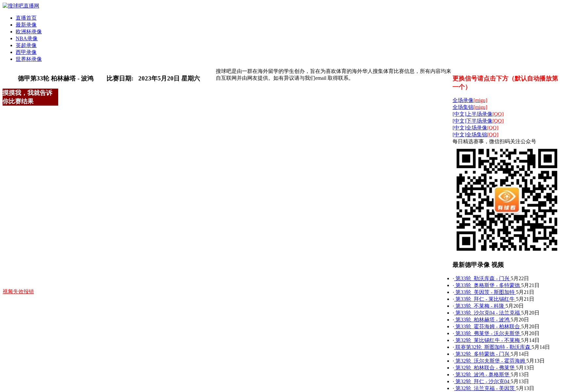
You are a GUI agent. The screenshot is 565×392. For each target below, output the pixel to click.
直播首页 (26, 18)
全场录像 (470, 100)
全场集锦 (470, 107)
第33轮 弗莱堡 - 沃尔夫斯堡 (487, 333)
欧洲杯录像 (29, 31)
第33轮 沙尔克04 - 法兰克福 (487, 312)
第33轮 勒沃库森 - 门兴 (482, 278)
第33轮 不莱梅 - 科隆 (479, 306)
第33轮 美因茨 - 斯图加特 (485, 292)
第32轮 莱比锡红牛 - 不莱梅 (487, 340)
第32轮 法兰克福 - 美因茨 (485, 388)
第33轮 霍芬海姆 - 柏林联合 (487, 326)
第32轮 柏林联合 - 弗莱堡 (485, 367)
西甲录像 (26, 52)
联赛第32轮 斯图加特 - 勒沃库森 (493, 347)
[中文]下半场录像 (478, 121)
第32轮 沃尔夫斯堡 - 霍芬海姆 (490, 361)
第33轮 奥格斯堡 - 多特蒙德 (487, 285)
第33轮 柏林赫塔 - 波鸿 (482, 319)
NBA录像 (27, 38)
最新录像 (26, 24)
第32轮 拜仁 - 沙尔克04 (482, 381)
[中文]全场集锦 (475, 134)
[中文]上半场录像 (478, 114)
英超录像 (26, 45)
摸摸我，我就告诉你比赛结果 (27, 97)
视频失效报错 (18, 291)
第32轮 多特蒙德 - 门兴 (482, 354)
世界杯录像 (29, 59)
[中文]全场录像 (475, 127)
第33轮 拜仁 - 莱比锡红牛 (485, 299)
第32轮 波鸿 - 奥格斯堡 (482, 374)
